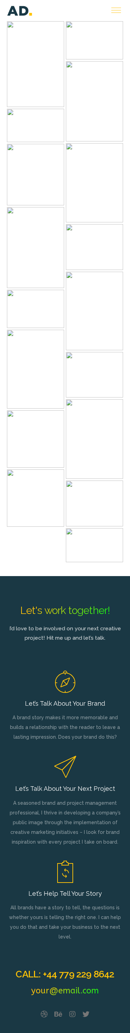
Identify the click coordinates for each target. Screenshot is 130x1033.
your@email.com (65, 990)
